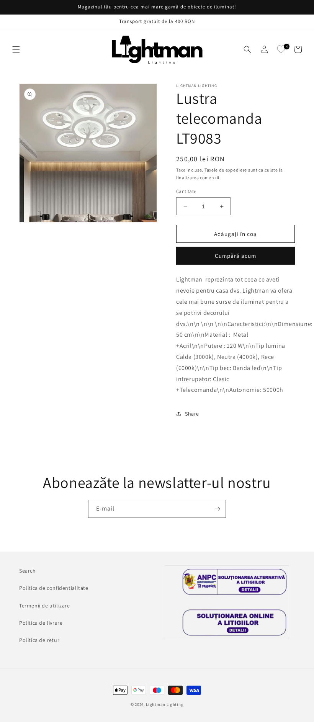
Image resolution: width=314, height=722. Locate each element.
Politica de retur (39, 640)
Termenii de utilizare (44, 605)
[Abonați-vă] (217, 509)
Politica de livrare (40, 622)
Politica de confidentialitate (53, 587)
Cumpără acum (235, 255)
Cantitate (186, 191)
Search (27, 570)
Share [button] (192, 413)
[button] (16, 49)
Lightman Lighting (164, 704)
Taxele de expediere (225, 170)
